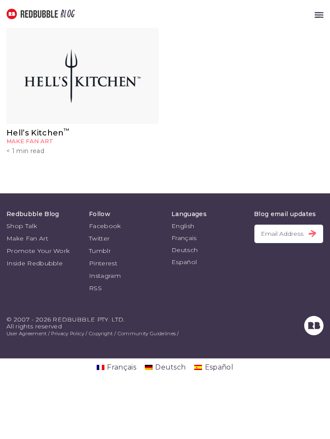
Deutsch (184, 250)
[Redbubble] (314, 333)
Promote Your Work (38, 251)
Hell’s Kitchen (38, 133)
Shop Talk (21, 226)
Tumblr (100, 251)
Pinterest (103, 263)
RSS (95, 288)
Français (184, 238)
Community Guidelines (147, 334)
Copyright (101, 334)
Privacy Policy (67, 334)
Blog (66, 14)
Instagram (105, 276)
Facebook (105, 226)
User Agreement (26, 334)
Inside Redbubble (34, 263)
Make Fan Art (29, 141)
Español (184, 262)
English (182, 226)
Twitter (99, 238)
